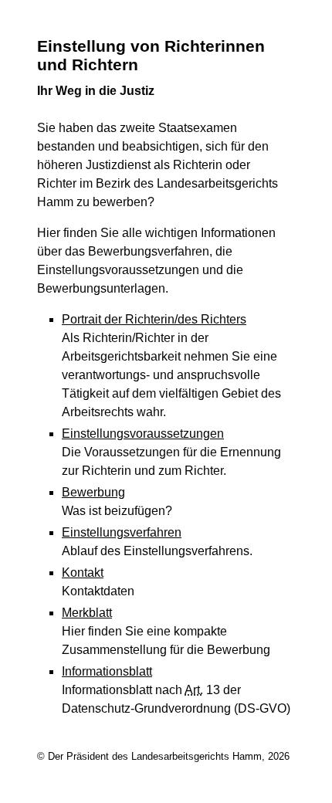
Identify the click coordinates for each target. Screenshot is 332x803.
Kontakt (82, 572)
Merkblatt (87, 612)
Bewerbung (93, 492)
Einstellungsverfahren (121, 532)
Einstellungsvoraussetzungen (143, 433)
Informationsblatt (107, 671)
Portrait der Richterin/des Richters (154, 319)
